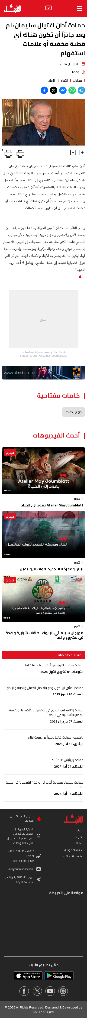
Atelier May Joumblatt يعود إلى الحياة (51, 505)
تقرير (77, 499)
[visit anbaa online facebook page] (24, 991)
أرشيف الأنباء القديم (72, 856)
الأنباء (64, 80)
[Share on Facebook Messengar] (63, 90)
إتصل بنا (79, 837)
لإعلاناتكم (78, 843)
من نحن (79, 830)
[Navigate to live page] (48, 8)
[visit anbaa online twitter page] (37, 991)
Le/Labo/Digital (43, 1012)
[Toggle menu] (79, 8)
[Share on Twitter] (53, 90)
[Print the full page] (19, 153)
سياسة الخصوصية (73, 850)
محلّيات (77, 80)
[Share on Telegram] (81, 90)
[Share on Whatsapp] (72, 90)
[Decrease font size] (73, 152)
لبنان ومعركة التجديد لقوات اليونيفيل (51, 568)
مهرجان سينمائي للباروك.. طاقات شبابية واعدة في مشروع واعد (44, 635)
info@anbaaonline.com (20, 869)
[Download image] (6, 141)
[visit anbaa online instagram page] (63, 991)
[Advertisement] (43, 319)
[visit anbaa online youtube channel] (50, 991)
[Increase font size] (82, 152)
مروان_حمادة (74, 412)
